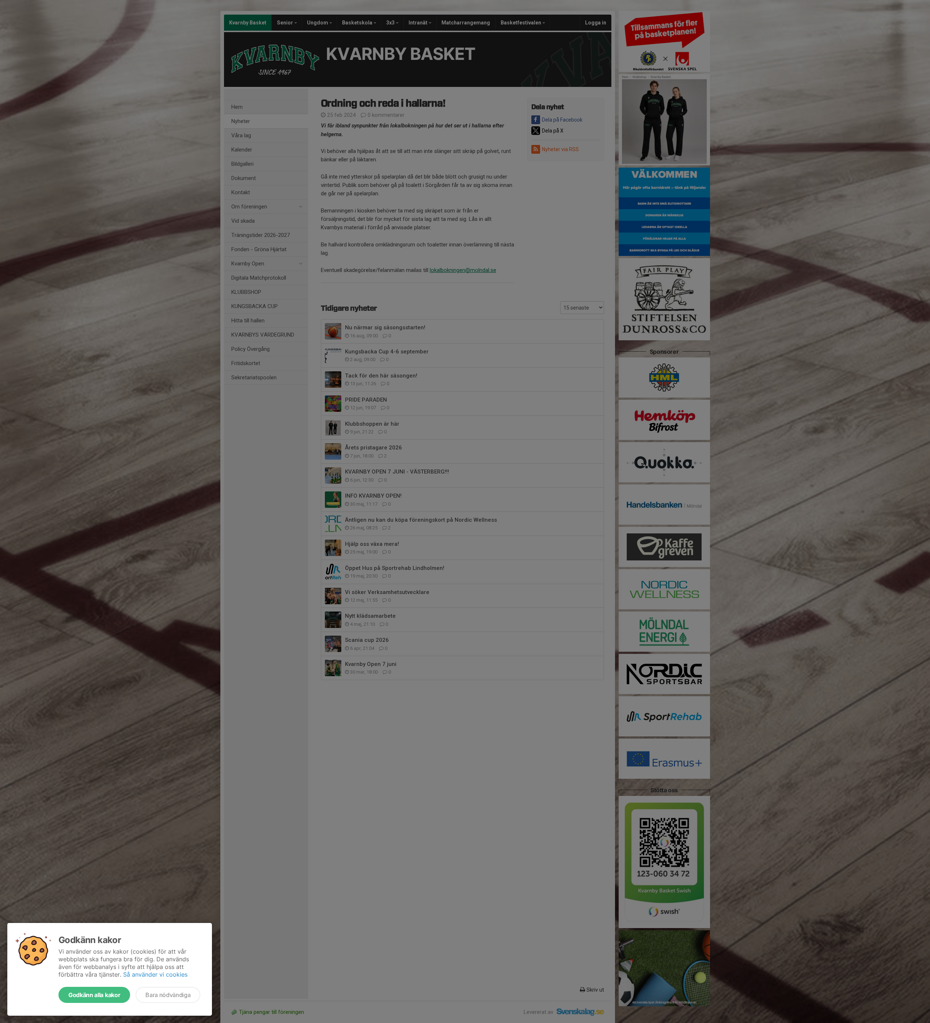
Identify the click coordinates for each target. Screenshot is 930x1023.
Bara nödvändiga (167, 995)
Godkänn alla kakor (94, 995)
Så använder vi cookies (155, 974)
